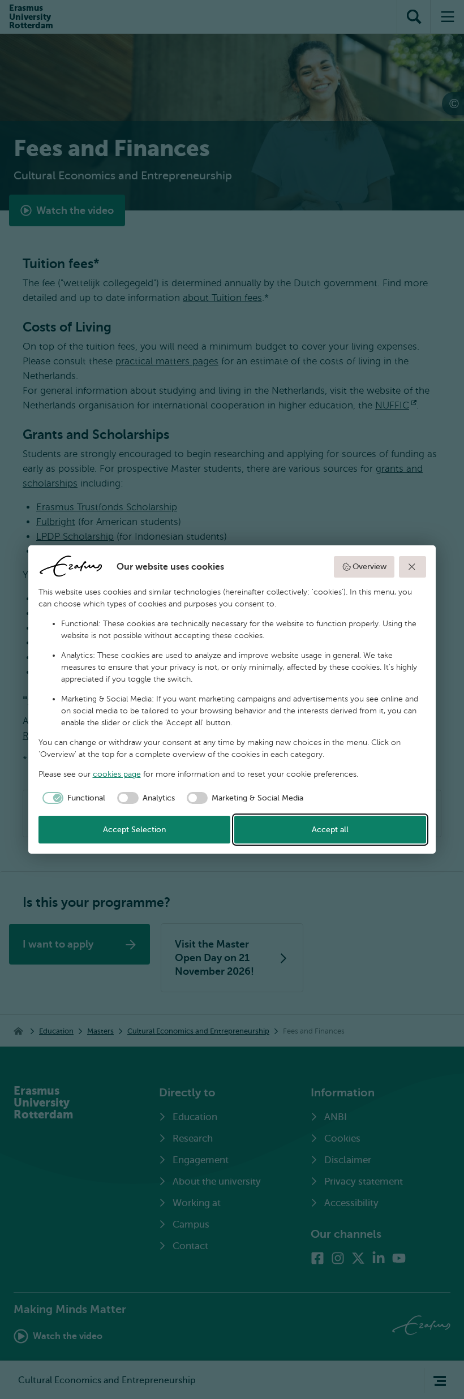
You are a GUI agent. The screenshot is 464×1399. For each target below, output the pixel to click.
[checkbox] (72, 798)
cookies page (117, 774)
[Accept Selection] (412, 567)
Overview (369, 566)
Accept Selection (134, 829)
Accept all (330, 829)
